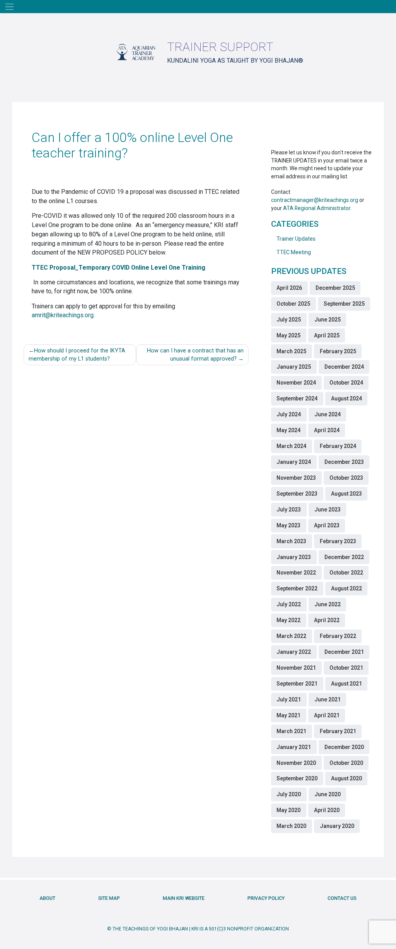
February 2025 (338, 351)
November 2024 (296, 383)
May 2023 (288, 525)
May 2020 (288, 810)
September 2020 (297, 778)
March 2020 (291, 826)
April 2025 (327, 335)
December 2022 (344, 557)
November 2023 (296, 478)
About (47, 898)
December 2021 (344, 652)
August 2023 (346, 494)
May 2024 (288, 430)
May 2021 (288, 715)
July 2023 (289, 509)
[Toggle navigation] (9, 6)
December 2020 (344, 747)
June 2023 (327, 509)
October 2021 (346, 668)
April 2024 (327, 430)
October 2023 (346, 478)
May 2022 (288, 620)
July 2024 (289, 414)
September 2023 (297, 494)
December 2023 (344, 462)
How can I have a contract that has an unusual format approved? (195, 355)
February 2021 (338, 731)
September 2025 (344, 304)
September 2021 (297, 684)
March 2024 (291, 446)
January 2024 (294, 462)
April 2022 (327, 620)
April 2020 (327, 810)
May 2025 (288, 335)
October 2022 (346, 572)
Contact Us (342, 898)
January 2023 (294, 557)
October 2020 (346, 763)
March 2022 (291, 636)
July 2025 (289, 319)
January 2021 (294, 747)
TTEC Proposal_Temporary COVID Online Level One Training (118, 267)
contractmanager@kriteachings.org (314, 200)
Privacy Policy (266, 898)
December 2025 (335, 288)
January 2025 (294, 367)
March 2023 (291, 541)
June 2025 (327, 319)
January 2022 (294, 652)
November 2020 (296, 763)
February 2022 (338, 636)
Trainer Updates (296, 239)
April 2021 (327, 715)
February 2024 (338, 446)
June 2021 (327, 699)
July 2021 (289, 699)
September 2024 (297, 398)
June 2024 (327, 414)
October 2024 (346, 383)
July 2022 (289, 604)
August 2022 (346, 588)
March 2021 (291, 731)
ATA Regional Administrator (316, 208)
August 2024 (346, 398)
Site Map (109, 898)
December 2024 (344, 367)
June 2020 (327, 794)
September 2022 (297, 588)
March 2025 (291, 351)
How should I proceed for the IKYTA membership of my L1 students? (77, 355)
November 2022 (296, 572)
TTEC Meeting (294, 252)
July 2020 (289, 794)
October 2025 (293, 304)
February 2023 (338, 541)
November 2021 (296, 668)
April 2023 (327, 525)
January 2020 (337, 826)
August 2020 (346, 778)
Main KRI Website (184, 898)
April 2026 (289, 288)
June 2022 (327, 604)
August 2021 (346, 684)
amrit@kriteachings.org (63, 315)
